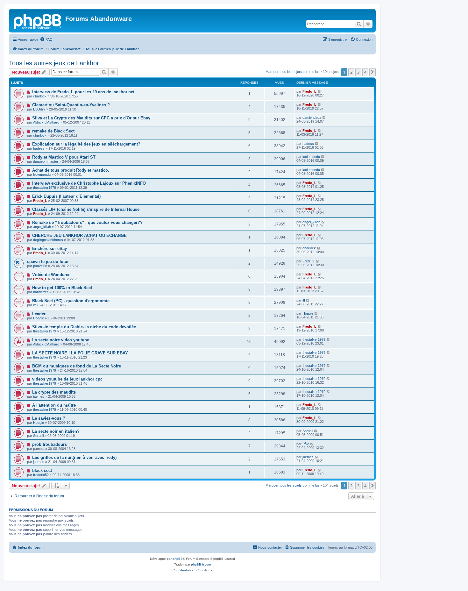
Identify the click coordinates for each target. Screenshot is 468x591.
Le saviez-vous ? (48, 418)
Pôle (305, 444)
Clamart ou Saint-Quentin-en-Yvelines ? (71, 105)
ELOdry (39, 109)
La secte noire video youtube (60, 340)
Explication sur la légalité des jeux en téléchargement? (86, 144)
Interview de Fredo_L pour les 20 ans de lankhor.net (83, 91)
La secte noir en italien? (56, 431)
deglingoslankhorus (48, 240)
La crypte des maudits (54, 392)
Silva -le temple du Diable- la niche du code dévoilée (84, 326)
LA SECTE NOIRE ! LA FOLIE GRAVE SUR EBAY (80, 353)
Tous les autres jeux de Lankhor (54, 63)
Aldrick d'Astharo (46, 122)
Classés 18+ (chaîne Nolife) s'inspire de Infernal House (85, 209)
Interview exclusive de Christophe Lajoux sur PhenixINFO (89, 183)
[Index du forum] (38, 21)
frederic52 (41, 475)
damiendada (311, 117)
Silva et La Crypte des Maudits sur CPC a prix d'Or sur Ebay (91, 118)
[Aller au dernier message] (319, 91)
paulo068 (40, 266)
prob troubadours (49, 444)
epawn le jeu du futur (48, 261)
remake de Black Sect (53, 131)
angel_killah (42, 227)
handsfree (41, 292)
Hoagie (38, 318)
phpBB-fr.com (201, 564)
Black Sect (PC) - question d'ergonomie (71, 300)
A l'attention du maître (54, 405)
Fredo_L (309, 91)
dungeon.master (45, 161)
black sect (42, 470)
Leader (39, 313)
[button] (372, 72)
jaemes (38, 396)
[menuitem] (46, 39)
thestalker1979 (44, 187)
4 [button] (365, 72)
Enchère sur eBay (49, 248)
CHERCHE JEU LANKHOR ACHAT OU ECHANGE (79, 235)
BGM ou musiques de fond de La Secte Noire (76, 366)
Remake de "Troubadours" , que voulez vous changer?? (87, 222)
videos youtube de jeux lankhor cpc (67, 379)
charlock (39, 96)
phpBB (178, 558)
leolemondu (311, 157)
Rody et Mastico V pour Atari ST (64, 157)
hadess (39, 148)
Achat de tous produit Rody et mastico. (70, 170)
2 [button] (351, 72)
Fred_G (308, 261)
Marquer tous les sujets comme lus (293, 72)
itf (34, 305)
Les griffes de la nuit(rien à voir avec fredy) (74, 457)
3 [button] (358, 72)
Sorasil (38, 436)
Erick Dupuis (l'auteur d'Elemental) (66, 196)
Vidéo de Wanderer (51, 274)
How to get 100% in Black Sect (62, 287)
